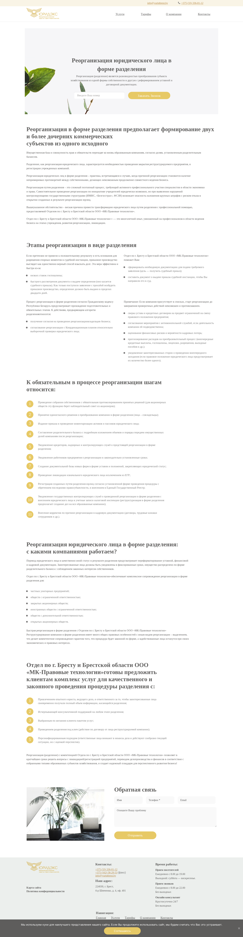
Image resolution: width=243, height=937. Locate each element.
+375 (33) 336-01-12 (192, 3)
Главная (101, 917)
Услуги (120, 14)
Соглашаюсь (122, 931)
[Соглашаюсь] (239, 928)
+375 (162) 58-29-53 (106, 872)
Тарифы (146, 14)
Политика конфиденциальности (45, 891)
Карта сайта (33, 887)
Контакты (204, 14)
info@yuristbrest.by (157, 3)
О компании (174, 14)
